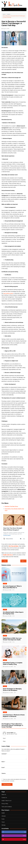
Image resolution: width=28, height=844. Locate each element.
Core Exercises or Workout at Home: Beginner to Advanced (14, 715)
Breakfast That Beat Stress (11, 506)
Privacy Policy (5, 803)
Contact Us (4, 797)
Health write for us (8, 554)
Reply (4, 741)
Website (4, 773)
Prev (5, 561)
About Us (4, 794)
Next (23, 561)
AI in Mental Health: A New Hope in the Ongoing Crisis (13, 613)
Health (5, 583)
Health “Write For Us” (7, 800)
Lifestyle (4, 816)
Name (3, 761)
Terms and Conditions (7, 806)
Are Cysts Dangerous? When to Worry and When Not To (12, 586)
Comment (4, 753)
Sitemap (3, 825)
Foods (3, 819)
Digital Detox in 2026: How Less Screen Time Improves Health (12, 639)
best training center (8, 293)
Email (3, 767)
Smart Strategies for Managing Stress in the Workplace (12, 689)
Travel (3, 822)
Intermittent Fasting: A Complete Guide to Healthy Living (12, 663)
